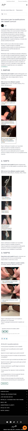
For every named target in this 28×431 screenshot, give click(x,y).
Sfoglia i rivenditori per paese (12, 399)
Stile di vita (5, 407)
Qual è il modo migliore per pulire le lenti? (12, 353)
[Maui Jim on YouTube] (7, 422)
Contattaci (5, 391)
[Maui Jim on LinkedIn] (11, 422)
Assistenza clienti (11, 1)
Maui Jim (4, 402)
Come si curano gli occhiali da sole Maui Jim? (13, 359)
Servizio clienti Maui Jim (8, 10)
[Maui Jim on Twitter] (14, 422)
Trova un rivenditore (22, 1)
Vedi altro (4, 383)
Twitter (4, 339)
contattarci (4, 66)
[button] (3, 331)
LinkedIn (7, 339)
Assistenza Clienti (7, 405)
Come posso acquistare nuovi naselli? (11, 346)
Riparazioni (19, 10)
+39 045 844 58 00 (7, 397)
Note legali (5, 410)
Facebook (2, 339)
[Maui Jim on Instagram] (21, 422)
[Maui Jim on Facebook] (17, 422)
